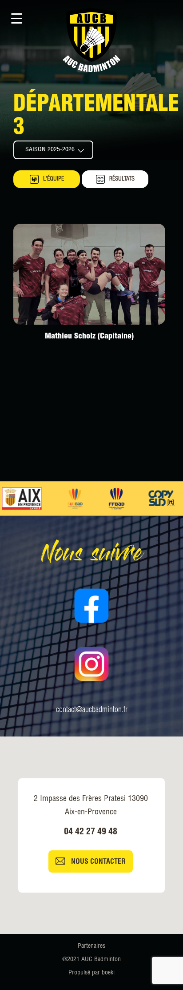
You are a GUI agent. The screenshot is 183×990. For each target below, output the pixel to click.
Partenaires (91, 946)
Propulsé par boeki (91, 973)
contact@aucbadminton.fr (91, 710)
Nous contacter (97, 862)
